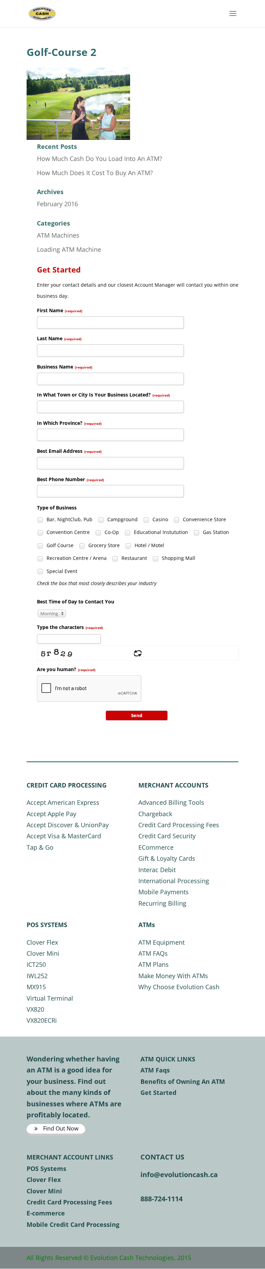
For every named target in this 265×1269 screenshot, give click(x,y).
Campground (122, 519)
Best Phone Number (70, 479)
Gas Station (215, 532)
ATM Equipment (161, 942)
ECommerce (156, 847)
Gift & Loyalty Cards (166, 858)
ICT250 (36, 964)
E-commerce (46, 1213)
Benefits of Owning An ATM (182, 1081)
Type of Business (57, 507)
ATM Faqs (155, 1070)
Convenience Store (203, 519)
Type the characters (70, 627)
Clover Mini (43, 953)
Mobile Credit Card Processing (73, 1224)
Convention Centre (67, 532)
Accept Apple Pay (51, 814)
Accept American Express (63, 802)
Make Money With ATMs (173, 976)
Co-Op (111, 532)
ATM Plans (153, 964)
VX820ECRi (42, 1020)
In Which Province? (69, 423)
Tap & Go (40, 847)
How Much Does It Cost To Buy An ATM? (95, 173)
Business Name (64, 366)
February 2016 (57, 204)
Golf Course (59, 545)
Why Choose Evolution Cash (178, 987)
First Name (59, 310)
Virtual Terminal (50, 998)
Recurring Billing (162, 903)
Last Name (59, 338)
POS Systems (46, 1168)
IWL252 (37, 976)
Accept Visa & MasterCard (64, 836)
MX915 (36, 987)
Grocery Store (103, 545)
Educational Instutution (160, 532)
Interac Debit (157, 870)
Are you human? (66, 669)
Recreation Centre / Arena (76, 558)
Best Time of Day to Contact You (75, 601)
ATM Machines (58, 235)
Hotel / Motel (148, 545)
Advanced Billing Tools (171, 802)
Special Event (61, 571)
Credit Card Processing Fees (178, 825)
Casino (159, 519)
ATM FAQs (153, 953)
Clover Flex (42, 942)
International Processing (173, 881)
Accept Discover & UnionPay (68, 825)
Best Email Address (69, 451)
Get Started (158, 1092)
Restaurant (133, 558)
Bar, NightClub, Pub (68, 519)
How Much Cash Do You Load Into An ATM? (99, 158)
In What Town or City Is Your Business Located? (103, 394)
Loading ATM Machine (69, 249)
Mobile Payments (163, 892)
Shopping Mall (177, 558)
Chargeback (155, 814)
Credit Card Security (167, 836)
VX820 (35, 1009)
